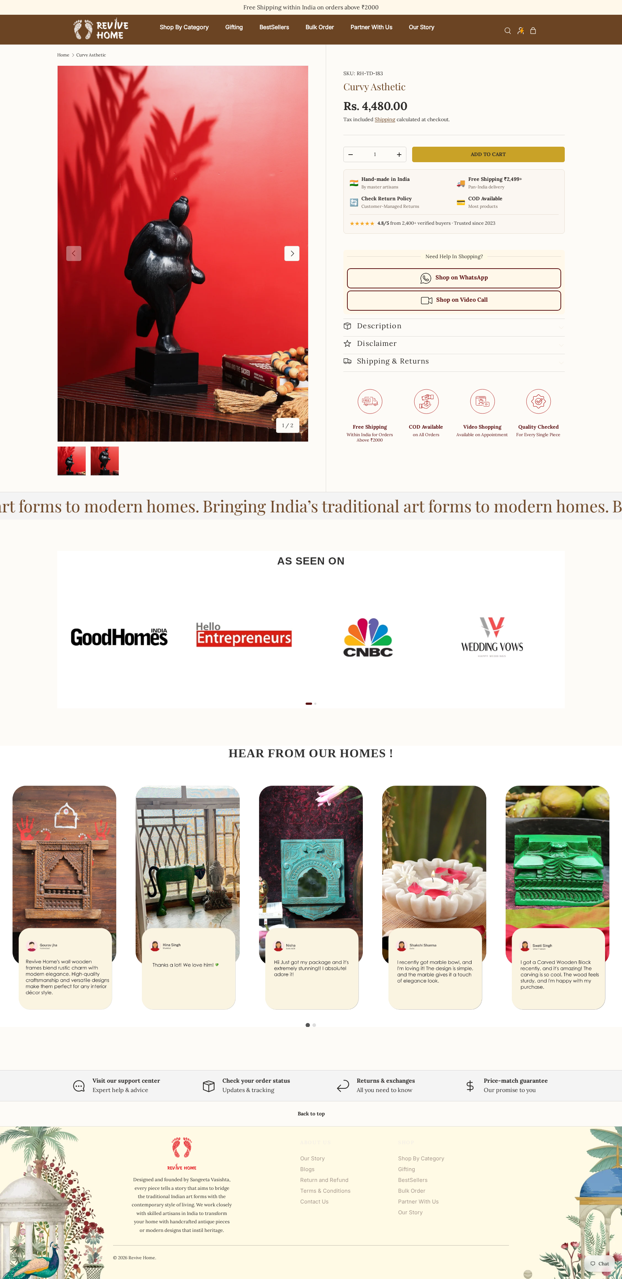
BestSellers (413, 1180)
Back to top (311, 1113)
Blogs (307, 1169)
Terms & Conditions (325, 1190)
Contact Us (314, 1201)
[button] (533, 30)
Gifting (406, 1169)
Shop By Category (421, 1158)
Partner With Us (418, 1201)
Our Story (312, 1158)
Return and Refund (324, 1180)
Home (63, 55)
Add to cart (488, 154)
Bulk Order (411, 1190)
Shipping (385, 119)
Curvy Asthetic (91, 55)
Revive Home (142, 1257)
